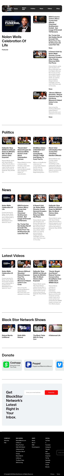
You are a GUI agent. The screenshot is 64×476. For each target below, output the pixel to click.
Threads (47, 449)
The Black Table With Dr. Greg (20, 461)
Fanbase (47, 453)
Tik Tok (47, 458)
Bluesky (47, 467)
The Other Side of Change (20, 452)
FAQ (5, 442)
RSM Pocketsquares (36, 446)
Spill (46, 451)
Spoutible (47, 460)
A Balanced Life (20, 449)
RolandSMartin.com (21, 440)
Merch (33, 442)
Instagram (48, 447)
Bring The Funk (20, 445)
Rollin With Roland (20, 447)
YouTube (47, 440)
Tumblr (47, 464)
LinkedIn (47, 462)
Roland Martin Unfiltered (19, 457)
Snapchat (47, 456)
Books (33, 440)
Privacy (52, 474)
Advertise (6, 440)
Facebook (47, 445)
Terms (58, 474)
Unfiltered (18, 442)
